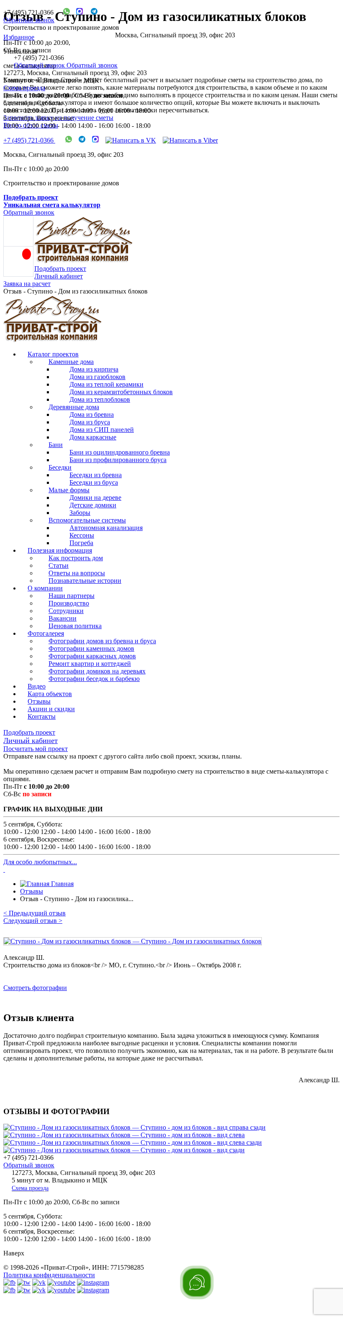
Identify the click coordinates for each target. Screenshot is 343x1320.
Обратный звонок (28, 19)
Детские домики (92, 505)
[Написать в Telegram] (90, 12)
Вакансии (63, 618)
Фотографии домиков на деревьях (97, 671)
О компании (45, 588)
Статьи (59, 565)
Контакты (42, 716)
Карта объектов (50, 693)
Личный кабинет (58, 276)
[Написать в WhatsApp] (63, 12)
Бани (56, 444)
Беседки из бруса (93, 482)
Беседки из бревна (95, 474)
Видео (37, 686)
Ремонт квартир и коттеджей (90, 663)
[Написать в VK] (130, 140)
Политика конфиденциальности (49, 1274)
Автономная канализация (106, 527)
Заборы (79, 512)
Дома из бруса (89, 422)
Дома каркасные (92, 437)
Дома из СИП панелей (101, 429)
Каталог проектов (53, 354)
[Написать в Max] (76, 12)
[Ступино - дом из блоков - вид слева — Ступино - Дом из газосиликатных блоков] (124, 1134)
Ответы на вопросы (77, 573)
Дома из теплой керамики (106, 384)
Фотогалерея (46, 633)
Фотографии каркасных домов (92, 656)
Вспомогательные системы (87, 520)
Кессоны (81, 535)
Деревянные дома (74, 407)
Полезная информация (60, 550)
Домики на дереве (95, 497)
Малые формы (69, 490)
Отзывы (39, 701)
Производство (69, 603)
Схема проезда (24, 87)
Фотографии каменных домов (91, 648)
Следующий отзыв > (32, 920)
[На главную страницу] (52, 339)
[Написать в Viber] (190, 140)
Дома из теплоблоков (99, 399)
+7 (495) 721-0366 (29, 140)
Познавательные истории (85, 580)
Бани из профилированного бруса (117, 459)
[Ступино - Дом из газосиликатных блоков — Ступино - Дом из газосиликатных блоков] (171, 945)
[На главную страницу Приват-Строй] (83, 261)
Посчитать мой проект (35, 748)
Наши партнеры (72, 595)
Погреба (81, 542)
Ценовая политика (75, 625)
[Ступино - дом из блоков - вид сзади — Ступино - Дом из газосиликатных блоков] (124, 1150)
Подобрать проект (60, 268)
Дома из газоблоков (97, 376)
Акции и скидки (51, 708)
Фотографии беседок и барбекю (94, 678)
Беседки (60, 467)
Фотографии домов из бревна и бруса (102, 640)
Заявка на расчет (27, 283)
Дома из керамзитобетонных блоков (121, 391)
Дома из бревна (91, 414)
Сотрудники (66, 610)
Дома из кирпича (93, 369)
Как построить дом (76, 557)
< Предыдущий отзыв (34, 913)
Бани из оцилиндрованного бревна (119, 452)
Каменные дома (71, 361)
